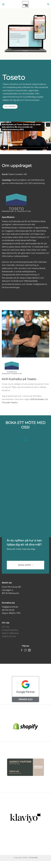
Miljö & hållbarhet (10, 633)
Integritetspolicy (10, 630)
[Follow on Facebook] (21, 650)
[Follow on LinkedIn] (29, 650)
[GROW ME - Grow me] (25, 4)
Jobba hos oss (9, 636)
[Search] (48, 4)
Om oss (5, 627)
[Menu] (3, 4)
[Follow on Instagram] (25, 650)
